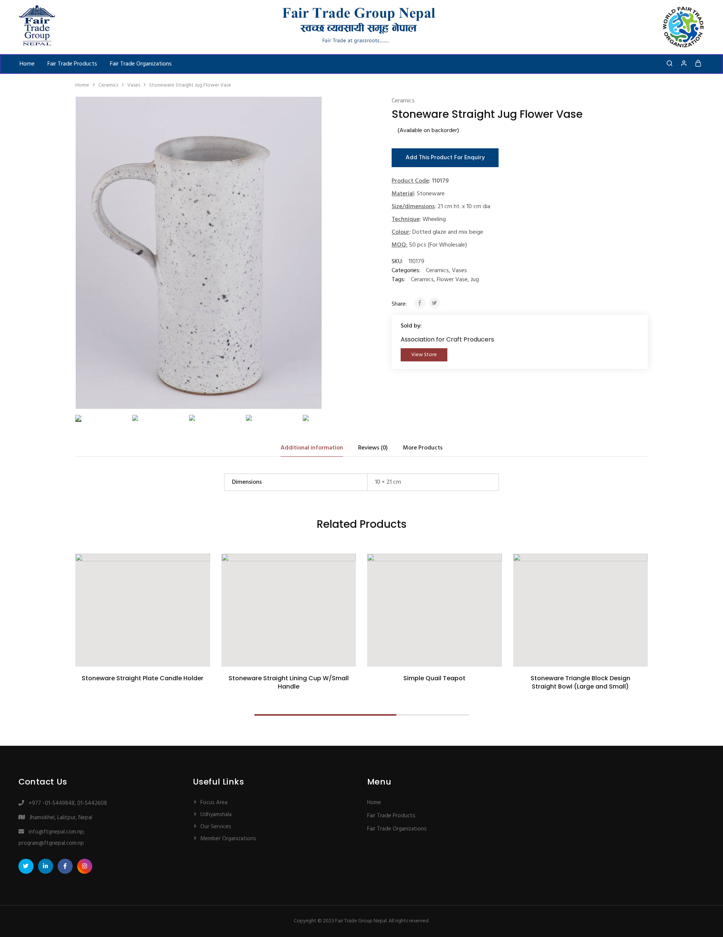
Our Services (215, 826)
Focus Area (213, 802)
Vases (133, 85)
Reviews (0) (373, 448)
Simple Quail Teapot (434, 678)
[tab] (312, 448)
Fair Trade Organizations (141, 64)
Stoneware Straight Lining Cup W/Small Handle (289, 682)
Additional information (312, 448)
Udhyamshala (216, 814)
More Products (422, 448)
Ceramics (108, 85)
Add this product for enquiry (445, 158)
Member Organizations (228, 838)
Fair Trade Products (72, 64)
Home (27, 64)
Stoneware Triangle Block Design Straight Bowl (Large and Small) (580, 682)
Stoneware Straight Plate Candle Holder (142, 678)
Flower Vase (452, 280)
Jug (475, 280)
